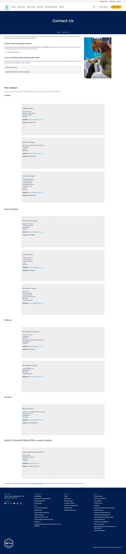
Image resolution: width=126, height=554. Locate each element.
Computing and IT (39, 501)
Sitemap (96, 505)
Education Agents (99, 530)
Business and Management (42, 498)
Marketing (37, 521)
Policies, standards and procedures (104, 508)
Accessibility (98, 501)
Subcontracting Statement (102, 514)
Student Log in (68, 501)
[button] (104, 1)
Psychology (37, 496)
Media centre (68, 508)
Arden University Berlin (71, 505)
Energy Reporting (99, 519)
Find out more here (36, 483)
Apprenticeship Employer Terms (104, 517)
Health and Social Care (41, 517)
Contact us (112, 1)
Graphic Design (38, 514)
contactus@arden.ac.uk (36, 119)
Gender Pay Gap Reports (101, 521)
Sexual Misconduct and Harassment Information (105, 527)
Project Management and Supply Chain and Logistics (47, 525)
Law (35, 505)
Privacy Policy (98, 496)
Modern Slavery (98, 510)
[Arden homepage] (6, 7)
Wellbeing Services (70, 510)
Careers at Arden (69, 503)
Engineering (38, 510)
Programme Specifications (102, 512)
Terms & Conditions (100, 498)
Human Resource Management (43, 519)
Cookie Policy (98, 503)
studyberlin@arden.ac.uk (36, 420)
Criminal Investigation (41, 508)
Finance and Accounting (41, 512)
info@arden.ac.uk (34, 463)
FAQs (65, 496)
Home (58, 32)
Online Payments (99, 524)
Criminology (38, 503)
